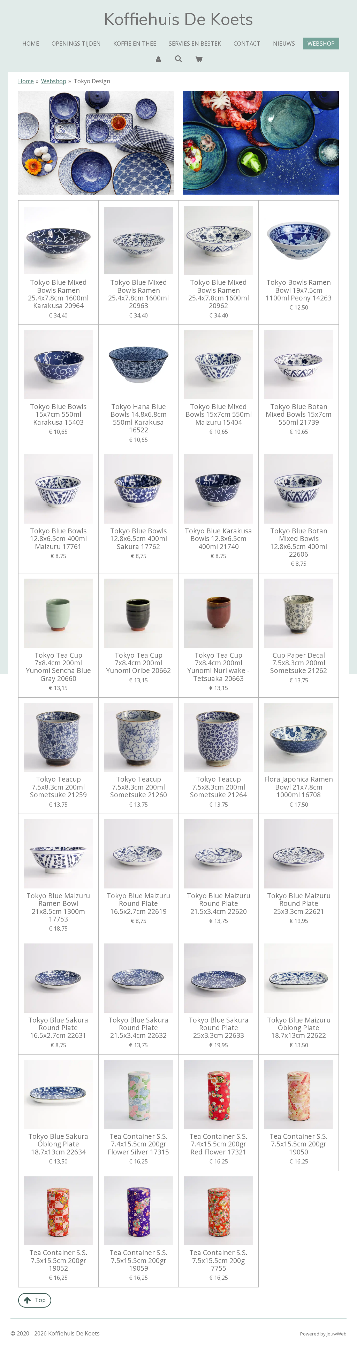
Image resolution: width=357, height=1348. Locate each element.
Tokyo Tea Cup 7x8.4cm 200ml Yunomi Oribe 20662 (138, 663)
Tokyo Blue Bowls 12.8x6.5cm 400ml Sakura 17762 (138, 538)
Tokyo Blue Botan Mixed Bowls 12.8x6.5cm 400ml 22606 (298, 542)
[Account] (158, 59)
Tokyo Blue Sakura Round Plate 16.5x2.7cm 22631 (58, 1028)
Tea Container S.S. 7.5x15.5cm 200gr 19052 (58, 1260)
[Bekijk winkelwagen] (198, 59)
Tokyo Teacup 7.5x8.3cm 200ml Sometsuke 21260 (138, 787)
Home (26, 81)
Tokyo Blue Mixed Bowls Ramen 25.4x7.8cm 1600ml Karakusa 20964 (58, 294)
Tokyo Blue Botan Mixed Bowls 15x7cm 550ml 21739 (299, 414)
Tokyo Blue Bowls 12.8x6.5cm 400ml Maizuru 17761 (58, 538)
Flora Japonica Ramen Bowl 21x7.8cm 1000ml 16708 (298, 787)
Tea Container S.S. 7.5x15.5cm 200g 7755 (218, 1260)
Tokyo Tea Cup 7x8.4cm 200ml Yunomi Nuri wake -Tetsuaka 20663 (218, 667)
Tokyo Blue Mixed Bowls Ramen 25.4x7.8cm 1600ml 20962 (218, 294)
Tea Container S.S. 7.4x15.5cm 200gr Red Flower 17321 (218, 1144)
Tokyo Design (92, 81)
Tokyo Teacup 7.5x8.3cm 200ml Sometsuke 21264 (218, 787)
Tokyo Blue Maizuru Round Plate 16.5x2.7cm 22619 (138, 903)
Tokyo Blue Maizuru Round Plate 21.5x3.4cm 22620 (218, 903)
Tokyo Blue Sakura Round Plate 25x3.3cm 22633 (219, 1028)
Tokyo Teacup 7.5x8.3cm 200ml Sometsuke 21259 (58, 787)
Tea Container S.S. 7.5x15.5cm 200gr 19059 (138, 1260)
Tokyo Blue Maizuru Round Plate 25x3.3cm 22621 (299, 903)
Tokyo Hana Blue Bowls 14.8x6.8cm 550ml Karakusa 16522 (139, 418)
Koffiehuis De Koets (178, 18)
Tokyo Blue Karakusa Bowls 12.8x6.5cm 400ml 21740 (218, 538)
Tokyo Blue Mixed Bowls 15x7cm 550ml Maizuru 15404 (218, 414)
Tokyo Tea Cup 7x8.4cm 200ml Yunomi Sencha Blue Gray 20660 (58, 667)
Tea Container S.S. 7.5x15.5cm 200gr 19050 (298, 1144)
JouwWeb (337, 1334)
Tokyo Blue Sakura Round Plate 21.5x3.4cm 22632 (138, 1028)
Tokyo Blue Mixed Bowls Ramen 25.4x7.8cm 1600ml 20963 (138, 294)
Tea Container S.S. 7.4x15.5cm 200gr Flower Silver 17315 (138, 1144)
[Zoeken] (178, 58)
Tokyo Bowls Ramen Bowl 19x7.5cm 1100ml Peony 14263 (299, 290)
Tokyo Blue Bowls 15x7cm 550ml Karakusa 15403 (58, 414)
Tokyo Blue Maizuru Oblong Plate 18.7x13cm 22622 (299, 1028)
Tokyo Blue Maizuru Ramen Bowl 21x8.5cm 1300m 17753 (58, 907)
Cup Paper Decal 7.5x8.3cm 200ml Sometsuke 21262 (298, 663)
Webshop (53, 81)
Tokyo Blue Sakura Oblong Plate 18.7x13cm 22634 (58, 1144)
